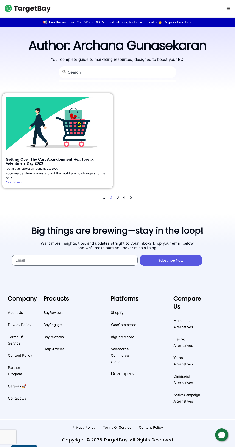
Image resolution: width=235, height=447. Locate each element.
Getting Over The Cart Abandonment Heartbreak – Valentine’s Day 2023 (51, 161)
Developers (122, 373)
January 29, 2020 (47, 168)
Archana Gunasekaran (20, 168)
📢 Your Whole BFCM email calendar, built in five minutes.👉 (117, 22)
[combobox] (117, 72)
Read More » (14, 182)
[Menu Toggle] (228, 9)
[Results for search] (117, 81)
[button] (221, 434)
